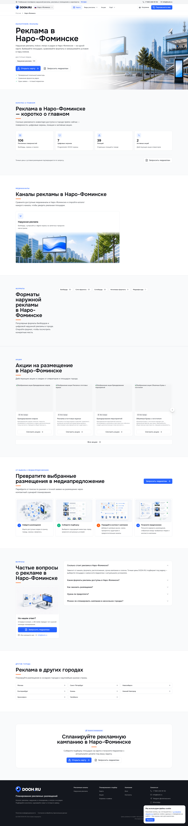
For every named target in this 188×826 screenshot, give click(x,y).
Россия (18, 13)
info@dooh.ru (167, 2)
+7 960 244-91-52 (151, 2)
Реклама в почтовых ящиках (69, 419)
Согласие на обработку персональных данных (52, 813)
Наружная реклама (28, 222)
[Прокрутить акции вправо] (172, 410)
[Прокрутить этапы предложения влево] (19, 517)
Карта (78, 7)
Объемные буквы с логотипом (148, 419)
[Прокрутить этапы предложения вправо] (169, 517)
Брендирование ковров (28, 419)
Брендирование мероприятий (109, 419)
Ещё (111, 7)
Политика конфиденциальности (26, 813)
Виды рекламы (89, 7)
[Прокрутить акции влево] (15, 410)
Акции (103, 7)
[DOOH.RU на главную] (24, 7)
